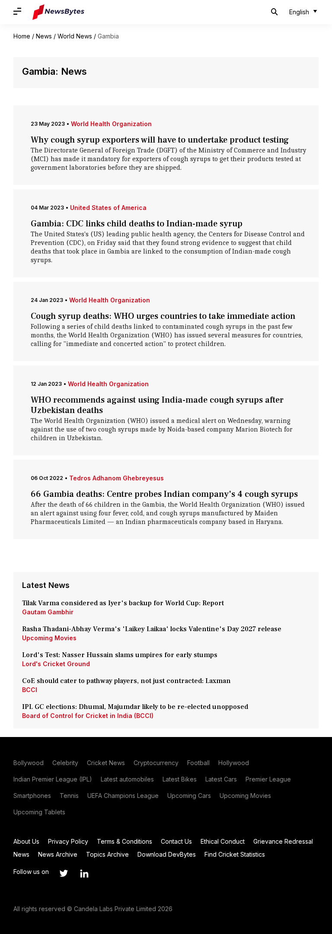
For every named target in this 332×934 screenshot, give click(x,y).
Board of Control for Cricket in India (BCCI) (87, 715)
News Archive (57, 854)
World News (74, 36)
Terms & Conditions (124, 841)
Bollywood (28, 762)
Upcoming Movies (49, 638)
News (44, 36)
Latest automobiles (127, 779)
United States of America (108, 207)
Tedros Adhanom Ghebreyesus (116, 478)
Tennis (69, 795)
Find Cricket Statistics (234, 854)
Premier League (268, 779)
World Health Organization (111, 123)
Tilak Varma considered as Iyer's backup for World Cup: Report (123, 603)
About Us (26, 841)
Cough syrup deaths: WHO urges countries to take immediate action (163, 316)
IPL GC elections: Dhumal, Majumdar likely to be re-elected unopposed (135, 706)
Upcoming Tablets (39, 812)
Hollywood (233, 762)
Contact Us (176, 841)
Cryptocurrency (156, 762)
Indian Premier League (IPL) (52, 779)
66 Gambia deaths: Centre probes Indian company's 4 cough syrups (164, 494)
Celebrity (65, 762)
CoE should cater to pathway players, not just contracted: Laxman (126, 681)
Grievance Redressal (283, 841)
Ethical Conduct (223, 841)
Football (198, 762)
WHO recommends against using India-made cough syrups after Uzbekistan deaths (157, 405)
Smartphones (32, 795)
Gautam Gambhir (47, 612)
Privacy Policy (68, 841)
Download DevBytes (166, 854)
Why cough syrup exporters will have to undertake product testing (160, 140)
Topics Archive (107, 854)
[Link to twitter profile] (63, 873)
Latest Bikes (180, 779)
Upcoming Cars (189, 795)
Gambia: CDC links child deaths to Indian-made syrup (137, 224)
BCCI (29, 689)
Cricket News (106, 762)
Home (21, 36)
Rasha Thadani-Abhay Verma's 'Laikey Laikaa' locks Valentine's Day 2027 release (151, 629)
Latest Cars (221, 779)
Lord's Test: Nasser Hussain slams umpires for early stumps (119, 655)
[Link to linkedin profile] (84, 873)
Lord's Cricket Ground (56, 663)
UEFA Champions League (123, 795)
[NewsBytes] (58, 12)
